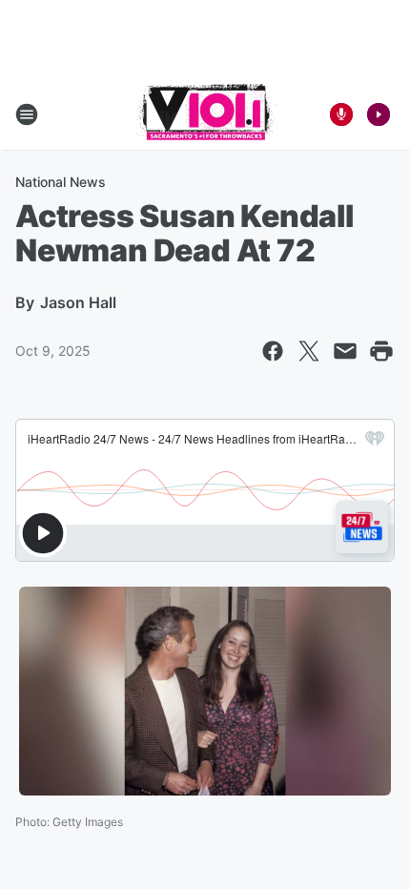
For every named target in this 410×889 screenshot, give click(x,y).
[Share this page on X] (309, 351)
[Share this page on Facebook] (272, 351)
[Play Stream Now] (378, 114)
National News (60, 182)
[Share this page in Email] (345, 351)
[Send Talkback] (341, 114)
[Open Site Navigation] (26, 114)
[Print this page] (381, 351)
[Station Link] (205, 114)
